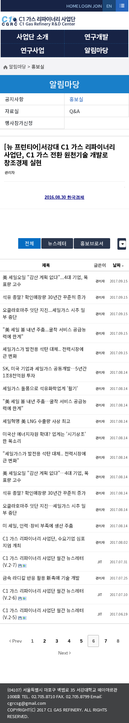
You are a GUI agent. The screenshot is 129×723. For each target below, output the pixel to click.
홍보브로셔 (92, 243)
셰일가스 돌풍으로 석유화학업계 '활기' (40, 388)
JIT (100, 561)
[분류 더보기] (122, 243)
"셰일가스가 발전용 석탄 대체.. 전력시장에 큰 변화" (44, 457)
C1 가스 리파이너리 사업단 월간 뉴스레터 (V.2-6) (43, 594)
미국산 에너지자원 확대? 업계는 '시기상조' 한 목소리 (44, 437)
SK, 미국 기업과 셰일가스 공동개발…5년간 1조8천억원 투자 (45, 372)
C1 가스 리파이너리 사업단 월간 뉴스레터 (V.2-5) (43, 613)
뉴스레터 (57, 243)
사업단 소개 (32, 36)
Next (63, 653)
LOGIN (85, 6)
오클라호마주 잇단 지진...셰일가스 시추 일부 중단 (44, 313)
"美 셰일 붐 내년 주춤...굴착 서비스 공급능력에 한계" (44, 333)
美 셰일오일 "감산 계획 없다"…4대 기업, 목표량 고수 (46, 476)
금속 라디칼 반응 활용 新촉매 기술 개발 (41, 577)
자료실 (12, 110)
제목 (46, 265)
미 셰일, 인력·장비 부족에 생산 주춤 (38, 525)
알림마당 (96, 50)
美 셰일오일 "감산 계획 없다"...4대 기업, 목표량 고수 (45, 280)
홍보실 (76, 99)
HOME (72, 6)
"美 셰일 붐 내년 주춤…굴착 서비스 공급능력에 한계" (45, 404)
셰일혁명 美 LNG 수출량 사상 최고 (36, 421)
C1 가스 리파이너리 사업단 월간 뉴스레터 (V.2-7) (43, 561)
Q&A (74, 110)
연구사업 (32, 50)
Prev (16, 641)
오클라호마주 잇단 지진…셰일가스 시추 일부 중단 (44, 509)
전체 (29, 243)
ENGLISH (109, 7)
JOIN (97, 6)
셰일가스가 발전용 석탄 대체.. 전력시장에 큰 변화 (43, 352)
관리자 (10, 172)
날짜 (117, 265)
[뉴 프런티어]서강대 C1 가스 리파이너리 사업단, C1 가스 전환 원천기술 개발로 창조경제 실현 (59, 154)
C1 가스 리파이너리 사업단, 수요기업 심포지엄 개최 (44, 542)
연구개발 (96, 36)
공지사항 (14, 99)
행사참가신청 (19, 122)
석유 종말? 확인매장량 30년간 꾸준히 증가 (44, 297)
